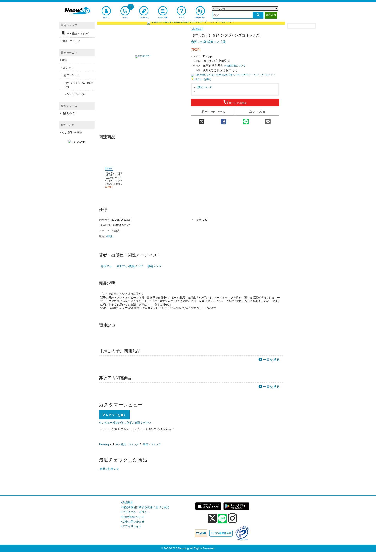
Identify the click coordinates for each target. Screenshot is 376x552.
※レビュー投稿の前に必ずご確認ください (125, 422)
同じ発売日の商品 (72, 132)
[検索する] (258, 15)
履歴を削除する (109, 468)
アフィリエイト (132, 526)
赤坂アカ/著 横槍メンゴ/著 (208, 41)
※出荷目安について (234, 65)
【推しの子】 (69, 113)
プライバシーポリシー (136, 511)
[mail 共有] (268, 120)
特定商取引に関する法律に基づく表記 (145, 507)
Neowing (104, 444)
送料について (204, 87)
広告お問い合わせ (133, 521)
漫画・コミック (152, 444)
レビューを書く (202, 79)
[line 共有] (246, 120)
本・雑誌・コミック (127, 444)
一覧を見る (271, 360)
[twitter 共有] (201, 120)
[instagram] (232, 518)
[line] (222, 519)
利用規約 (127, 502)
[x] (212, 518)
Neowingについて (133, 516)
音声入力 (271, 14)
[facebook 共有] (223, 120)
